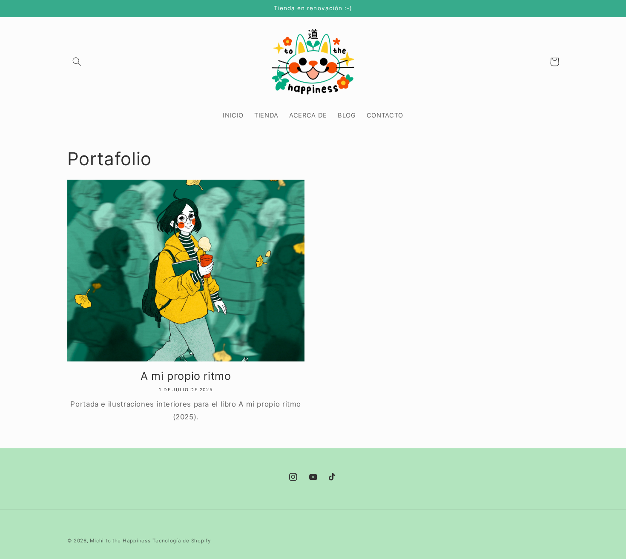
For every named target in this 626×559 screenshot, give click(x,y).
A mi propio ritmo (186, 376)
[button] (77, 62)
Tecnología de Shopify (181, 541)
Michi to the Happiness (120, 541)
